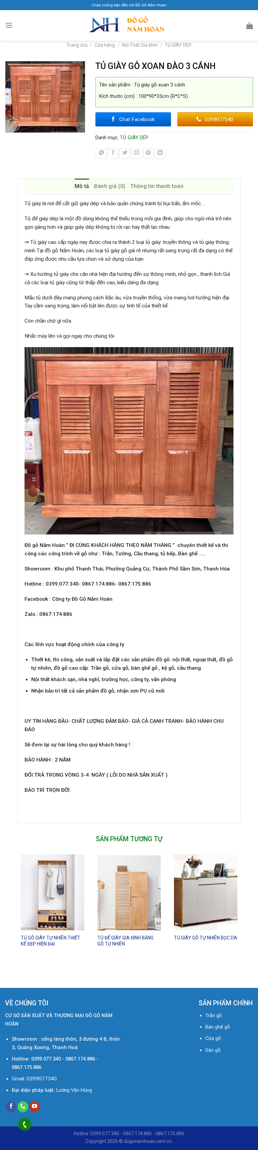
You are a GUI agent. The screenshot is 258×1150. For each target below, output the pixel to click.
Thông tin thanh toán (156, 186)
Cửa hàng (104, 45)
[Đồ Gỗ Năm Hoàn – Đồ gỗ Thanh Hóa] (129, 25)
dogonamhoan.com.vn (148, 1141)
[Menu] (9, 25)
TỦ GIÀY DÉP (178, 45)
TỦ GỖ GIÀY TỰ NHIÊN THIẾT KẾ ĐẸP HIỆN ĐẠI (50, 941)
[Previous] (18, 915)
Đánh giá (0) (110, 186)
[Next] (240, 915)
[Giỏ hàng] (249, 25)
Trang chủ (77, 45)
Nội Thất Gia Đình (140, 45)
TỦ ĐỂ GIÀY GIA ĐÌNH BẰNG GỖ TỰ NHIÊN (125, 941)
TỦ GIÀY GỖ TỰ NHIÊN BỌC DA (205, 937)
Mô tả (82, 186)
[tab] (82, 186)
